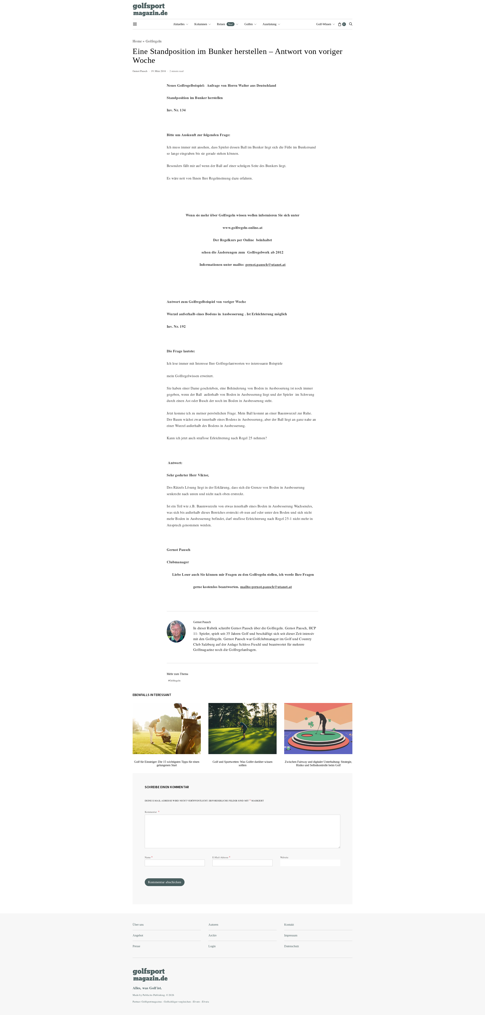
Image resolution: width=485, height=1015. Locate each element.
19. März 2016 (158, 71)
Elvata (205, 1001)
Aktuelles (179, 24)
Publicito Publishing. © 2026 (158, 995)
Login (212, 946)
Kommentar (151, 812)
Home (137, 41)
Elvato (196, 1001)
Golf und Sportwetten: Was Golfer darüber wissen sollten (242, 763)
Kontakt (289, 924)
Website (284, 857)
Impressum (290, 935)
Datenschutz (291, 946)
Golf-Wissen (323, 24)
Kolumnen (200, 24)
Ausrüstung (269, 24)
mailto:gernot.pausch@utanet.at (266, 586)
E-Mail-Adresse (221, 857)
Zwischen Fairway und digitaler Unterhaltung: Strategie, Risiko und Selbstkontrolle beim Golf (318, 763)
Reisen (225, 24)
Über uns (138, 924)
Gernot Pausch (140, 71)
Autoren (213, 924)
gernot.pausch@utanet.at (265, 264)
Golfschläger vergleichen (177, 1001)
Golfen (248, 24)
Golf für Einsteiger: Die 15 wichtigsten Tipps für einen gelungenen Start (166, 763)
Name (149, 857)
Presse (136, 946)
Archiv (212, 935)
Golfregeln (154, 41)
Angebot (138, 935)
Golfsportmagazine (152, 1001)
